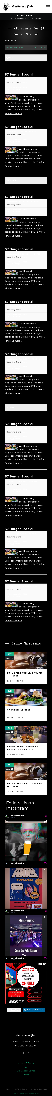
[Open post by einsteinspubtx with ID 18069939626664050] (26, 840)
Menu (26, 1067)
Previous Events (14, 47)
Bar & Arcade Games (26, 1071)
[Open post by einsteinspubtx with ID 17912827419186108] (26, 935)
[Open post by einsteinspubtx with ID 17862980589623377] (26, 983)
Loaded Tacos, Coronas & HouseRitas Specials (23, 748)
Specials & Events (26, 1063)
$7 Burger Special (19, 74)
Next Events (39, 47)
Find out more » (13, 113)
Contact (25, 1075)
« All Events (10, 40)
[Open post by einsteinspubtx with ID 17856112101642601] (26, 888)
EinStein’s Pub (26, 1035)
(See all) (24, 82)
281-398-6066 (25, 15)
